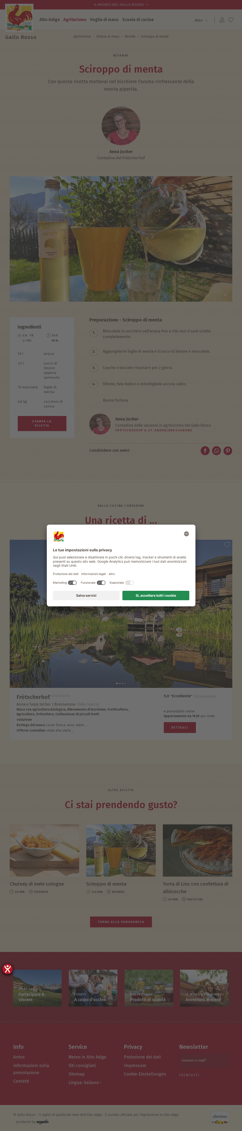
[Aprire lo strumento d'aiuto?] (7, 969)
